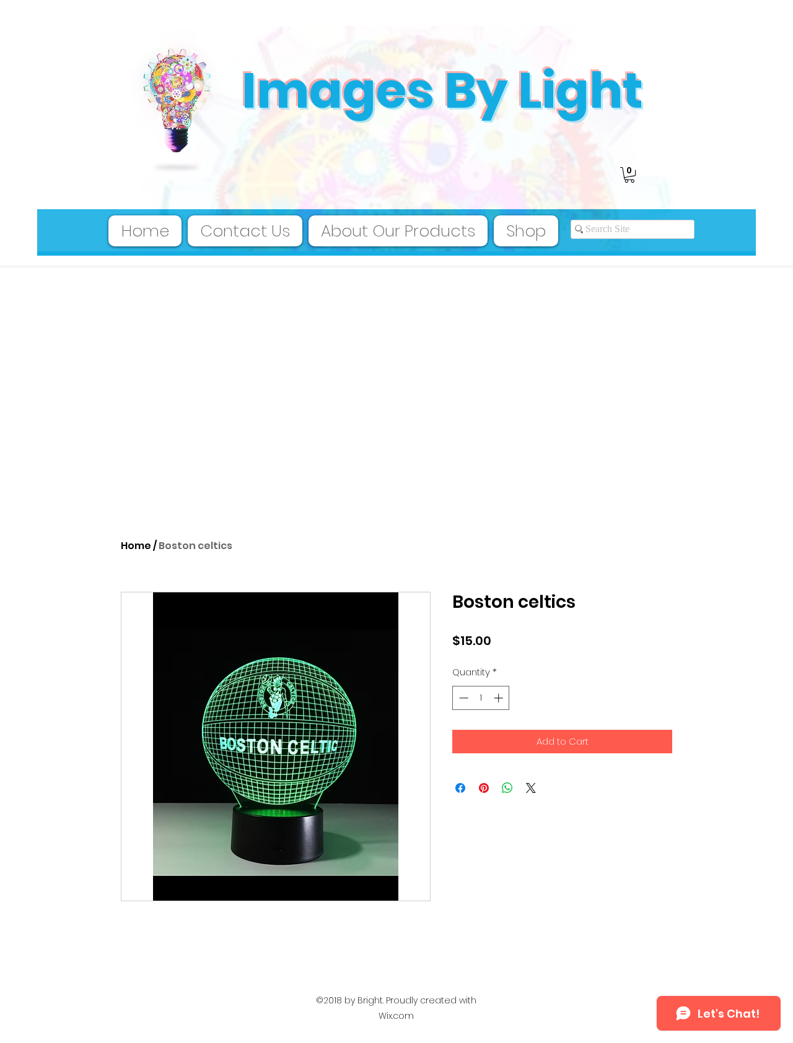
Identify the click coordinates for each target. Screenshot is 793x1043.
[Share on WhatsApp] (507, 788)
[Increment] (499, 697)
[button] (629, 175)
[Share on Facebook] (460, 788)
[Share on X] (531, 788)
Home (136, 546)
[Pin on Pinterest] (483, 788)
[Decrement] (462, 697)
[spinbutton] (481, 697)
